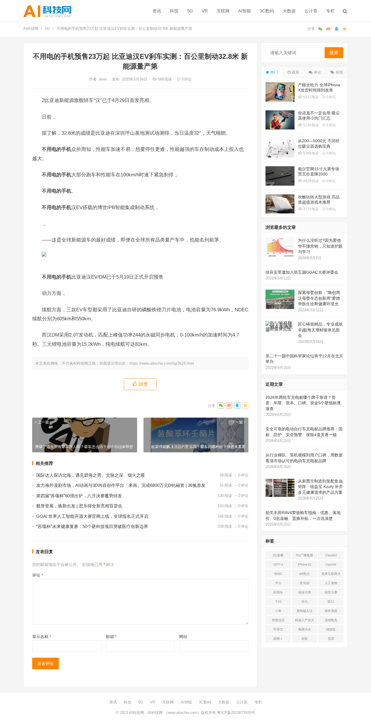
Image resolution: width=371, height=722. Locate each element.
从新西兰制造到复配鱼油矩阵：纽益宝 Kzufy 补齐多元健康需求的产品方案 (320, 487)
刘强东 (278, 592)
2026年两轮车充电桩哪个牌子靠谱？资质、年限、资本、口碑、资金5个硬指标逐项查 (303, 403)
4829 (310, 181)
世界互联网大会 (331, 575)
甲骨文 (278, 629)
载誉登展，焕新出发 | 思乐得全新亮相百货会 (79, 505)
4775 (310, 209)
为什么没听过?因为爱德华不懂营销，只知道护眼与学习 (320, 246)
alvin (103, 79)
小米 (278, 611)
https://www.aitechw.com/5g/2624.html (162, 363)
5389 (310, 153)
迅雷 (331, 638)
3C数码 (267, 10)
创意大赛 (331, 592)
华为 (304, 601)
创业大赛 (304, 592)
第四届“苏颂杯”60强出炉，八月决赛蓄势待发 (79, 495)
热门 (273, 72)
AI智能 (244, 10)
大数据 (289, 10)
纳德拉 (331, 629)
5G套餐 (278, 555)
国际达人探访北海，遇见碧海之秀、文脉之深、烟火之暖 (90, 475)
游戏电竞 (331, 620)
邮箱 (111, 636)
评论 (37, 575)
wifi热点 (304, 573)
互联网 (223, 10)
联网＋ (278, 638)
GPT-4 (278, 564)
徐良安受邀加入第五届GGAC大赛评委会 (301, 272)
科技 (174, 10)
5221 (310, 97)
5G (190, 10)
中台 (278, 583)
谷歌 (304, 638)
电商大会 (304, 629)
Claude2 (331, 555)
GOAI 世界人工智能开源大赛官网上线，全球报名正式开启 (92, 516)
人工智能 (331, 583)
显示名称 (41, 636)
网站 (183, 636)
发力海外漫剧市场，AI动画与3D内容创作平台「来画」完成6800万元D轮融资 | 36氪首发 (120, 485)
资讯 (156, 10)
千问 (278, 601)
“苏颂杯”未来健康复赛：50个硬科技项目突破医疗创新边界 (92, 526)
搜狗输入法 (304, 611)
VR (205, 10)
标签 (338, 72)
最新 (295, 72)
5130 (310, 125)
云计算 (310, 10)
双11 (331, 601)
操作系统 (331, 611)
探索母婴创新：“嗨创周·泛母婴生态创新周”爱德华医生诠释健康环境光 (319, 298)
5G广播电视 (304, 555)
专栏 (330, 10)
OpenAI (330, 564)
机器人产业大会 (304, 621)
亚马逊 (304, 583)
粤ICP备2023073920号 (235, 712)
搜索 (334, 52)
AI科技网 (30, 28)
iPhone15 (304, 564)
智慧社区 (278, 620)
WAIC (278, 573)
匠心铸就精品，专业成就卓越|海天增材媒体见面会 (320, 330)
